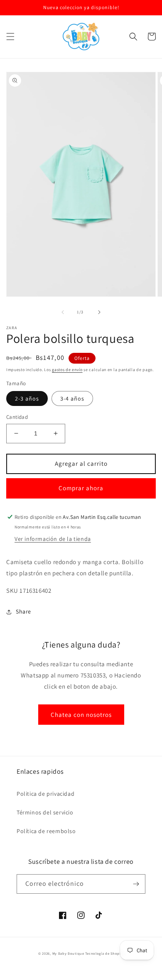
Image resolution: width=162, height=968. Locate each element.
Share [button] (23, 611)
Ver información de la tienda (53, 539)
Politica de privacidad (45, 793)
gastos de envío (67, 369)
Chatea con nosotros (81, 715)
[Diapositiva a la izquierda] (63, 312)
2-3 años (27, 398)
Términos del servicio (45, 812)
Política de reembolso (46, 831)
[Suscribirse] (136, 884)
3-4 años (72, 398)
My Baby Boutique (68, 953)
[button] (10, 36)
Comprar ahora (81, 488)
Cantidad (17, 416)
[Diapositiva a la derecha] (99, 312)
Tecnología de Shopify (104, 953)
